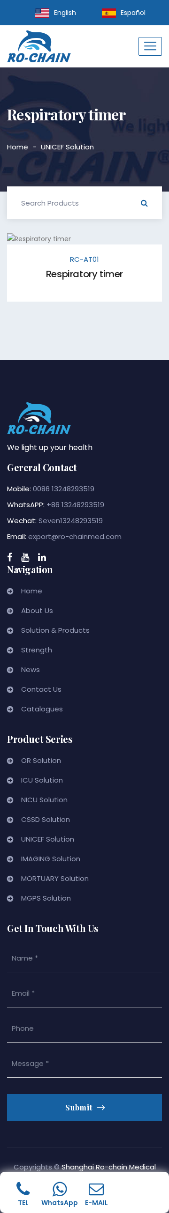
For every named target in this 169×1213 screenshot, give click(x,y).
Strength (36, 650)
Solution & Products (55, 630)
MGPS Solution (46, 898)
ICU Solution (42, 780)
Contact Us (41, 689)
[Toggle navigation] (150, 46)
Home (17, 147)
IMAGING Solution (50, 859)
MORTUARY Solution (55, 878)
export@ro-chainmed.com (75, 536)
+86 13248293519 (75, 505)
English (65, 12)
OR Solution (41, 760)
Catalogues (42, 709)
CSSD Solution (45, 819)
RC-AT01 (84, 259)
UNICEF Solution (67, 147)
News (30, 669)
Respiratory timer (84, 274)
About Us (37, 610)
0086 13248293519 (63, 489)
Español (133, 12)
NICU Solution (44, 800)
